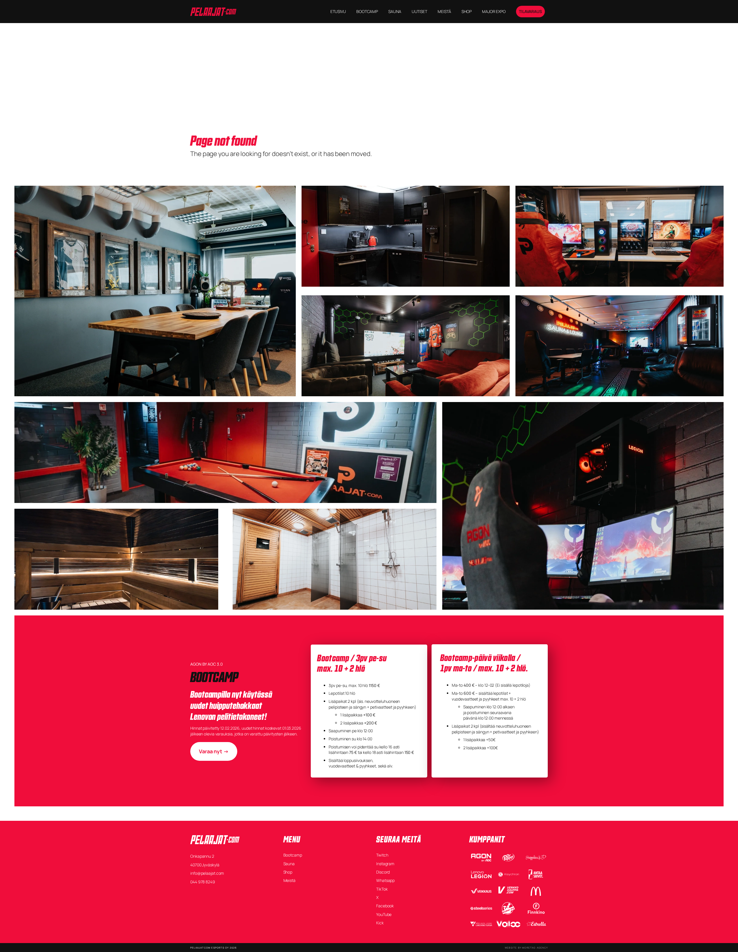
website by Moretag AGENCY (526, 947)
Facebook (385, 905)
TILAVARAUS (530, 11)
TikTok (381, 889)
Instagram (385, 863)
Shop (288, 872)
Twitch (382, 855)
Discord (383, 872)
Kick (380, 922)
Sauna (289, 863)
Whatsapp (385, 880)
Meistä (289, 880)
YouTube (383, 914)
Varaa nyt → (214, 751)
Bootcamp (292, 855)
